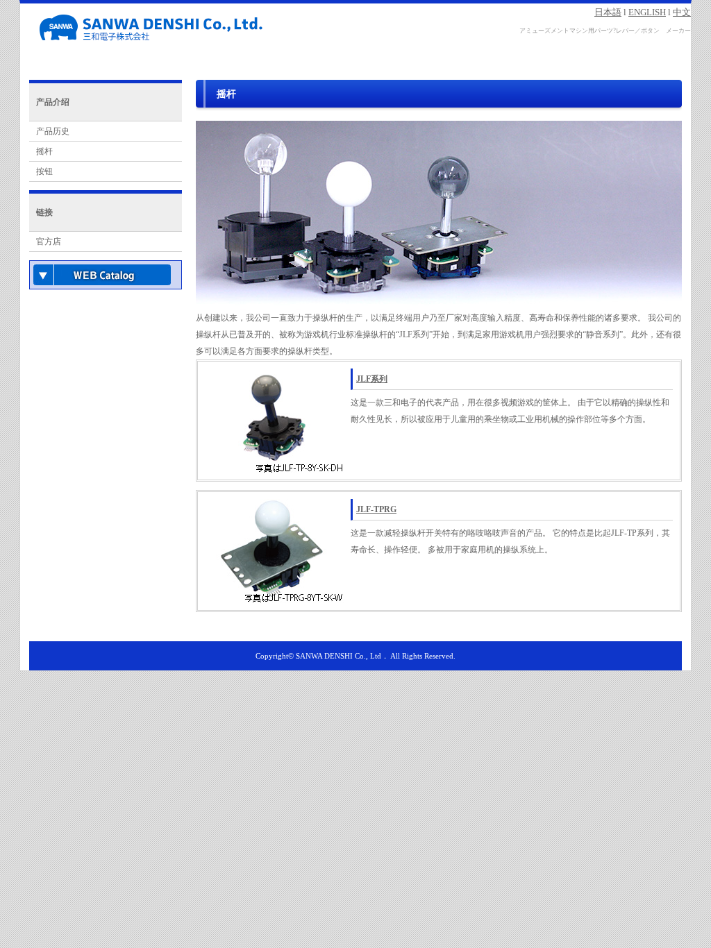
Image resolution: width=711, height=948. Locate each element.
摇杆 (44, 151)
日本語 (607, 12)
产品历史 (52, 131)
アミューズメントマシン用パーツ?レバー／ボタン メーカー (605, 30)
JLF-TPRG (376, 509)
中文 (682, 12)
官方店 (48, 241)
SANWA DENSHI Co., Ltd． (342, 656)
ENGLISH (647, 12)
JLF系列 (371, 379)
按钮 (44, 171)
